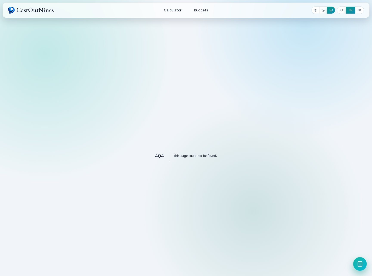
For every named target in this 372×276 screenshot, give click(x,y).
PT (342, 10)
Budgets (201, 10)
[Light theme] (315, 10)
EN (350, 10)
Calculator (172, 10)
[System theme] (331, 10)
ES (359, 10)
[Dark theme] (323, 10)
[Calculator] (360, 264)
